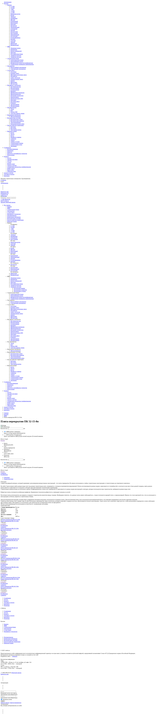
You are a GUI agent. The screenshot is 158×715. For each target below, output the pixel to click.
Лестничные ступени (20, 291)
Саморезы (13, 373)
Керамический (15, 275)
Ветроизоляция (15, 322)
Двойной (13, 235)
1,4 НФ (13, 230)
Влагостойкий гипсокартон (18, 301)
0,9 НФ (13, 227)
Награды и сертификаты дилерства (17, 388)
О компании (7, 382)
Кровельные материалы (10, 638)
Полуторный (14, 239)
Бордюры (13, 361)
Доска (12, 343)
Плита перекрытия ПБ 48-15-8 (9, 540)
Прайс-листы (11, 402)
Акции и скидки (12, 399)
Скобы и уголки (15, 376)
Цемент (13, 315)
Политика (7, 605)
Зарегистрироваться (15, 702)
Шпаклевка (14, 316)
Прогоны (13, 282)
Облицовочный (15, 257)
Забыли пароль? (5, 702)
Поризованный (15, 269)
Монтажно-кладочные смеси (19, 309)
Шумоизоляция (15, 340)
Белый (12, 248)
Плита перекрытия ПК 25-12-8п (10, 521)
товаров (3, 180)
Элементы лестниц (16, 287)
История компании (12, 383)
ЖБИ (5, 416)
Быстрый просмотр (6, 530)
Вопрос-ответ (11, 398)
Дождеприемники (16, 356)
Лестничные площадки (20, 289)
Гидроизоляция (15, 324)
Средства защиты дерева (17, 347)
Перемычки (14, 279)
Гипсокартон (7, 628)
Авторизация (4, 183)
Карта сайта (10, 404)
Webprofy (14, 656)
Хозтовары (14, 380)
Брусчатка (13, 362)
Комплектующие (8, 643)
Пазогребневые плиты (17, 295)
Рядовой (13, 261)
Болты (12, 367)
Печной (13, 258)
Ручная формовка (15, 260)
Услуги (9, 392)
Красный (13, 252)
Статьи (9, 396)
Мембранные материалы (17, 327)
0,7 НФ (13, 226)
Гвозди (12, 368)
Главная (6, 413)
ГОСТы (9, 395)
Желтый (13, 249)
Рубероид (13, 337)
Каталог (6, 414)
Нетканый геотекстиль (17, 330)
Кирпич (6, 624)
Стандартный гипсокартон (18, 303)
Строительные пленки (17, 377)
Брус (12, 344)
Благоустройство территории (12, 641)
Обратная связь (11, 405)
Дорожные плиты (15, 278)
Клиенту (6, 391)
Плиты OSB (14, 346)
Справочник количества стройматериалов (19, 401)
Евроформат (14, 236)
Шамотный (14, 273)
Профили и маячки (16, 371)
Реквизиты (10, 385)
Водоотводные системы (10, 640)
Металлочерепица (16, 350)
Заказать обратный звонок (8, 202)
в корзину (3, 524)
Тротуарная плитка (16, 364)
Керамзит (13, 325)
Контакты (6, 410)
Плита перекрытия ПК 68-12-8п (10, 559)
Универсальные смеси (17, 313)
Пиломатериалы (8, 637)
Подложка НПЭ (15, 336)
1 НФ (12, 229)
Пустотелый (14, 270)
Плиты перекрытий (16, 281)
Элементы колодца (16, 285)
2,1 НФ (13, 232)
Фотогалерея (10, 389)
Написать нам (4, 191)
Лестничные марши (19, 288)
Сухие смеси (7, 630)
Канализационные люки (17, 358)
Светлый (13, 243)
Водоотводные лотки (16, 353)
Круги (12, 370)
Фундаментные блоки (17, 284)
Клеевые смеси (15, 307)
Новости (9, 386)
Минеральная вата (16, 328)
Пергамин (13, 334)
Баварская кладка (15, 242)
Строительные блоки (10, 627)
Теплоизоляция (15, 339)
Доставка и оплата (9, 408)
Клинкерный (14, 255)
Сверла (13, 374)
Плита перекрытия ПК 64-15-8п (10, 579)
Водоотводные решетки (17, 355)
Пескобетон (14, 310)
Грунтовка (13, 306)
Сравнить (4, 194)
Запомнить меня (7, 699)
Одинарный (14, 237)
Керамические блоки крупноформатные (22, 297)
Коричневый (14, 251)
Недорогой (14, 264)
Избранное (5, 193)
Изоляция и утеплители (10, 631)
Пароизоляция (15, 331)
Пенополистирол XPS (17, 333)
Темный (13, 245)
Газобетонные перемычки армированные (22, 298)
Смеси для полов (15, 312)
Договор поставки (12, 393)
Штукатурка (14, 318)
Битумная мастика (16, 321)
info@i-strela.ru (5, 201)
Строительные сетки (16, 379)
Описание (7, 477)
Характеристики (8, 479)
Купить (3, 440)
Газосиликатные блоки (17, 294)
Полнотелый (14, 267)
